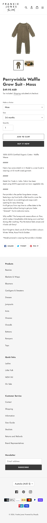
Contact (8, 402)
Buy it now (23, 144)
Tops (7, 345)
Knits (7, 311)
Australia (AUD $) (22, 483)
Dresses (8, 297)
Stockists (8, 429)
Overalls (8, 324)
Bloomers (9, 283)
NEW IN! (9, 377)
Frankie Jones (19, 514)
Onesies (8, 318)
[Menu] (42, 7)
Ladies (8, 363)
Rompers (9, 338)
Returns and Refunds (13, 436)
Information (10, 415)
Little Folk (9, 370)
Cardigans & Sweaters (14, 290)
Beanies (8, 269)
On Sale (8, 384)
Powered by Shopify (31, 514)
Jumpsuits (9, 304)
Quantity (6, 123)
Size (4, 112)
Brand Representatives (14, 443)
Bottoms (8, 331)
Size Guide (10, 422)
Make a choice (8, 102)
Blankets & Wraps (12, 276)
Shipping (17, 93)
